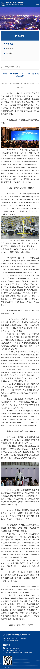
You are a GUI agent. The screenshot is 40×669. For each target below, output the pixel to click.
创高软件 (11, 640)
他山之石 (9, 53)
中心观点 (9, 44)
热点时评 (10, 67)
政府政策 (9, 48)
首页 (4, 67)
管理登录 (17, 640)
